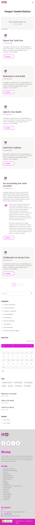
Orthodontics (8, 317)
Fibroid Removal (7, 479)
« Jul (2, 371)
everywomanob (8, 43)
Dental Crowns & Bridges (11, 330)
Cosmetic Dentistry (9, 304)
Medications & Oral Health (14, 76)
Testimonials (6, 498)
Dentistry (10, 386)
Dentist (4, 386)
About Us (5, 472)
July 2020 (6, 420)
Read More (9, 56)
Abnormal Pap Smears (9, 469)
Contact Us (6, 499)
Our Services (6, 492)
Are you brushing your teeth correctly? (15, 184)
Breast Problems (7, 475)
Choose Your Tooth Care (13, 40)
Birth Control (6, 474)
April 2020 (7, 423)
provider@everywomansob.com (12, 516)
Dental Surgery (8, 327)
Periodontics (7, 324)
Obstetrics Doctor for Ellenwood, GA (12, 486)
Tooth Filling (27, 386)
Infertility (5, 482)
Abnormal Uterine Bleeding (10, 470)
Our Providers (7, 496)
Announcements (7, 494)
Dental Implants (8, 314)
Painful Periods (7, 487)
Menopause (6, 484)
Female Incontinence (8, 477)
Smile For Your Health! (12, 111)
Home (4, 481)
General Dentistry (9, 308)
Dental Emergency (9, 321)
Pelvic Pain (6, 489)
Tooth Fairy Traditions (12, 147)
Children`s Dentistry (10, 311)
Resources (6, 491)
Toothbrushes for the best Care (16, 257)
